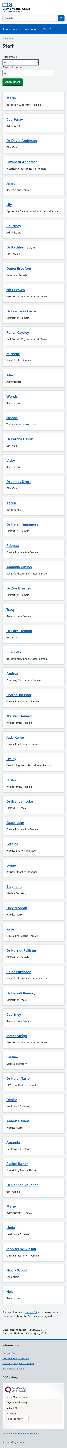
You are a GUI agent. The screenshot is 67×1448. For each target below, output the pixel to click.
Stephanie (14, 886)
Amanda (13, 1142)
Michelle (13, 354)
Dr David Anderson (21, 141)
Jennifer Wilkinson (21, 1249)
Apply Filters (12, 81)
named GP (31, 1312)
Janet (10, 183)
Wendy (12, 396)
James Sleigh (16, 1036)
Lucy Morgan (16, 908)
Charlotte (13, 652)
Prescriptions (31, 29)
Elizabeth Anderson (21, 162)
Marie (11, 98)
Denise (11, 1100)
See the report (15, 1418)
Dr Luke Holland (19, 631)
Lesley (11, 759)
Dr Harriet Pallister (21, 950)
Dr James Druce (18, 482)
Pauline (12, 1057)
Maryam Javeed (19, 716)
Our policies (8, 1353)
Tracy (10, 609)
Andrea (12, 673)
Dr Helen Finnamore (22, 524)
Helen (11, 1291)
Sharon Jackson (18, 695)
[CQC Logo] (15, 1390)
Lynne (11, 865)
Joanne (12, 418)
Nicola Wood (16, 1270)
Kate (10, 929)
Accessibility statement (13, 1368)
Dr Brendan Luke (19, 801)
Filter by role (9, 56)
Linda (10, 1227)
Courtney (13, 226)
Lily (9, 204)
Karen (11, 503)
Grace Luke (15, 823)
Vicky (10, 460)
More (47, 29)
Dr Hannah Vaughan (22, 1185)
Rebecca (12, 545)
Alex (10, 375)
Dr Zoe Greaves (18, 588)
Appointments (11, 29)
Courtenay (14, 119)
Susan (11, 780)
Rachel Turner (17, 1164)
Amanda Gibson (19, 567)
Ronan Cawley (17, 332)
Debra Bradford (18, 268)
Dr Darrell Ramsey (20, 993)
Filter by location (12, 67)
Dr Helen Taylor (18, 1078)
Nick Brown (15, 290)
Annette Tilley (17, 1121)
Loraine (12, 844)
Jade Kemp (15, 737)
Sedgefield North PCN (29, 1433)
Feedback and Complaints (15, 1358)
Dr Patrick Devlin (19, 439)
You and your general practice (18, 1363)
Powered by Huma (13, 1442)
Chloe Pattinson (18, 972)
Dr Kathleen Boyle (20, 247)
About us (9, 38)
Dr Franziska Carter (21, 311)
